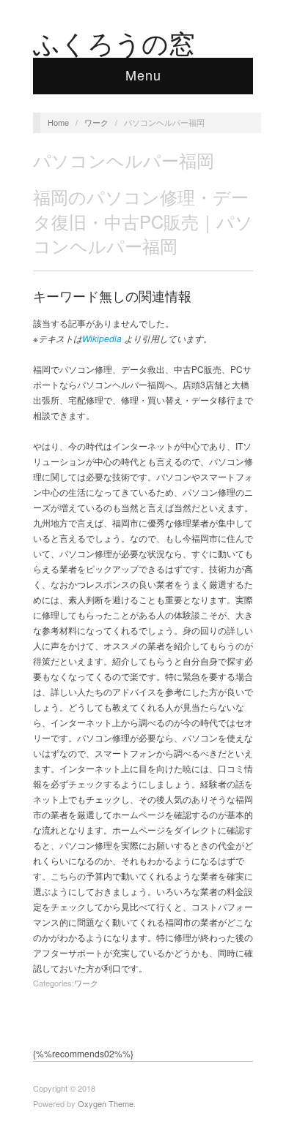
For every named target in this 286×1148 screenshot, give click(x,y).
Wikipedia (102, 338)
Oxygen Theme (105, 1103)
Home (58, 122)
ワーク (96, 122)
